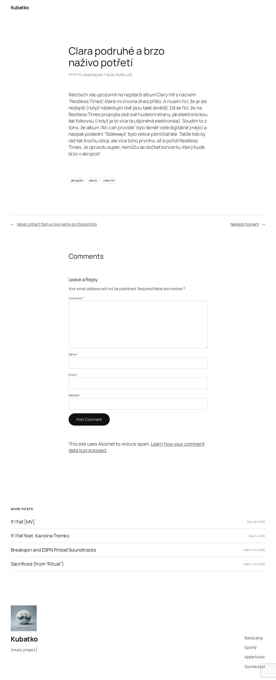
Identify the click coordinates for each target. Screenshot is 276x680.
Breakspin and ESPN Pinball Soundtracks (53, 549)
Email (73, 375)
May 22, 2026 (256, 522)
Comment (76, 298)
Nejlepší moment (245, 224)
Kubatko (20, 7)
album (93, 180)
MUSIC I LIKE (124, 74)
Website (74, 395)
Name (73, 354)
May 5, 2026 (257, 536)
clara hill (108, 180)
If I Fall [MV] (23, 521)
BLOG (110, 74)
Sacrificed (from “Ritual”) (37, 563)
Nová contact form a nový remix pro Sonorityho (57, 224)
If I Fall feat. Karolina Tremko (40, 535)
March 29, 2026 (254, 550)
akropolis (77, 180)
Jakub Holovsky (93, 74)
